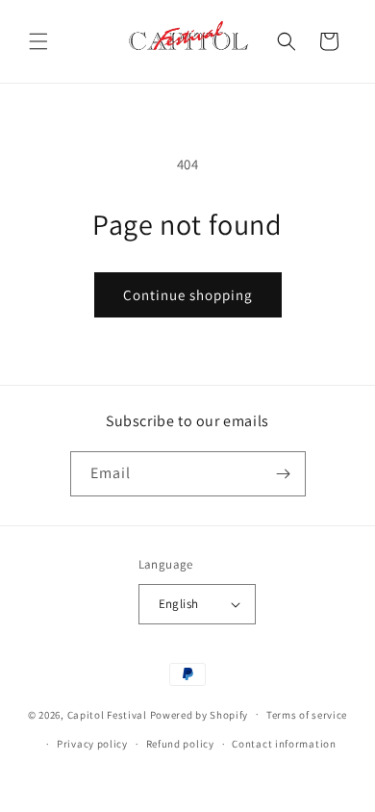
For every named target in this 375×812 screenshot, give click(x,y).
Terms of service (306, 715)
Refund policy (180, 743)
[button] (38, 41)
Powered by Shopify (199, 714)
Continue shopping (188, 295)
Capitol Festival (107, 714)
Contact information (284, 743)
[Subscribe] (283, 473)
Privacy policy (92, 743)
